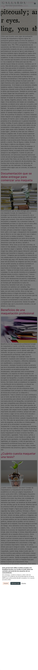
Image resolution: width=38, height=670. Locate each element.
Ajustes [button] (23, 583)
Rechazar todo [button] (15, 583)
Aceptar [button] (6, 583)
